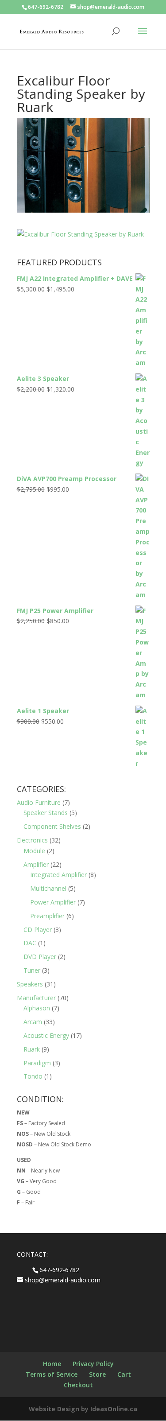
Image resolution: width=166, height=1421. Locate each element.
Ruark (31, 1049)
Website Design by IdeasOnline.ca (83, 1409)
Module (34, 850)
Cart (124, 1374)
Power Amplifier (53, 902)
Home (52, 1363)
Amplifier (36, 864)
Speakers (30, 984)
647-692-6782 (45, 7)
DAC (29, 943)
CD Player (37, 929)
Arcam (32, 1021)
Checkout (78, 1385)
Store (97, 1374)
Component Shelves (52, 826)
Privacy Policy (93, 1363)
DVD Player (39, 956)
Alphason (36, 1008)
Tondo (32, 1076)
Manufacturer (36, 998)
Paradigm (37, 1063)
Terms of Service (51, 1374)
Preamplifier (47, 916)
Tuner (31, 970)
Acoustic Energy (46, 1035)
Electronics (32, 840)
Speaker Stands (45, 812)
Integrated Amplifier (58, 874)
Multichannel (48, 888)
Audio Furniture (39, 802)
